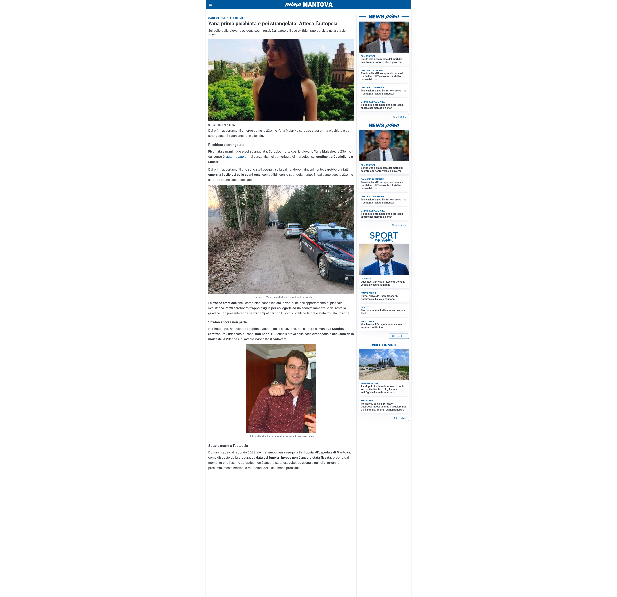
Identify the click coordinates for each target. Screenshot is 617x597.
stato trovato (234, 156)
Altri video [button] (400, 418)
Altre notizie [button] (399, 116)
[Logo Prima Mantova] (308, 4)
